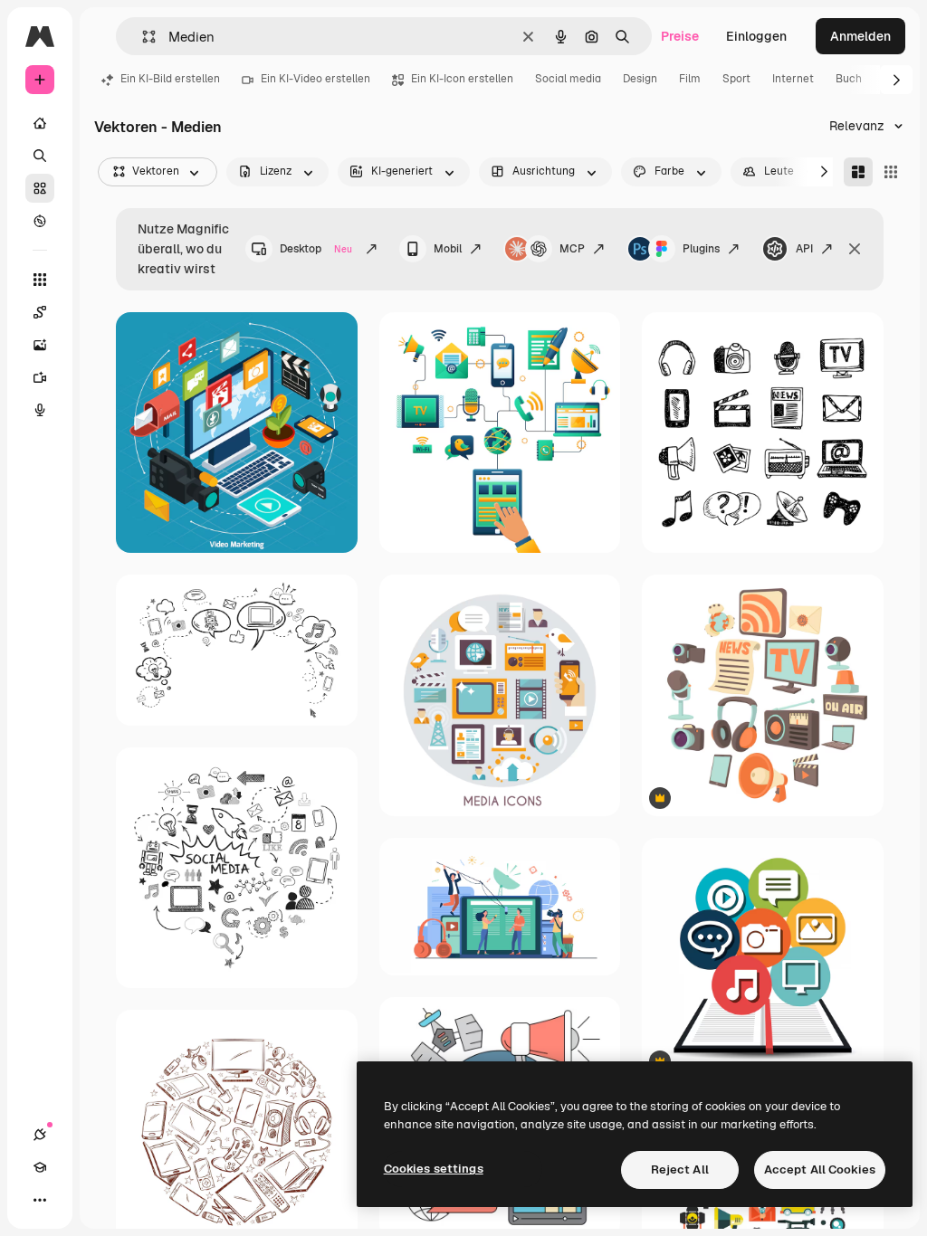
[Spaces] (39, 312)
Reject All (680, 1169)
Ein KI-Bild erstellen (170, 78)
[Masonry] (858, 171)
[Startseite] (39, 123)
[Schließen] (854, 249)
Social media (568, 78)
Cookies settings (433, 1168)
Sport (736, 78)
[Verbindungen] (39, 1134)
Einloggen (756, 36)
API (804, 249)
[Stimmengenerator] (39, 409)
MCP (572, 249)
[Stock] (39, 188)
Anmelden (860, 36)
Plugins (701, 249)
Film (690, 78)
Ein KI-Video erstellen (315, 78)
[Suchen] (39, 155)
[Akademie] (39, 1167)
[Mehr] (39, 1199)
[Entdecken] (39, 220)
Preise (680, 36)
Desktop (316, 249)
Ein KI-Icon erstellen (462, 78)
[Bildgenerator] (39, 344)
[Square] (890, 171)
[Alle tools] (39, 279)
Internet (793, 78)
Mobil (448, 249)
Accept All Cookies (819, 1169)
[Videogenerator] (39, 377)
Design (640, 78)
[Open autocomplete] (142, 36)
